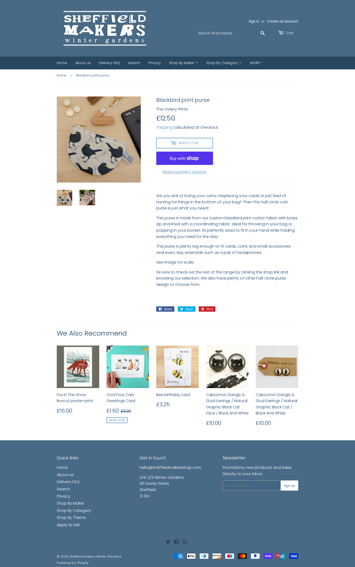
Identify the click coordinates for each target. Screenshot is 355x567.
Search (134, 62)
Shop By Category (222, 62)
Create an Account (282, 21)
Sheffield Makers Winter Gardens (95, 556)
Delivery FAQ (109, 62)
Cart (289, 32)
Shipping (164, 127)
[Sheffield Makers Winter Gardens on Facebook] (176, 542)
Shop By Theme (71, 517)
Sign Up (289, 486)
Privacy (155, 62)
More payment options (184, 172)
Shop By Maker (182, 62)
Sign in (254, 21)
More (254, 62)
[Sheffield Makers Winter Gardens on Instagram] (184, 542)
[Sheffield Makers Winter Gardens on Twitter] (168, 542)
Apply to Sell (68, 525)
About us (83, 62)
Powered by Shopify (72, 562)
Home (62, 62)
